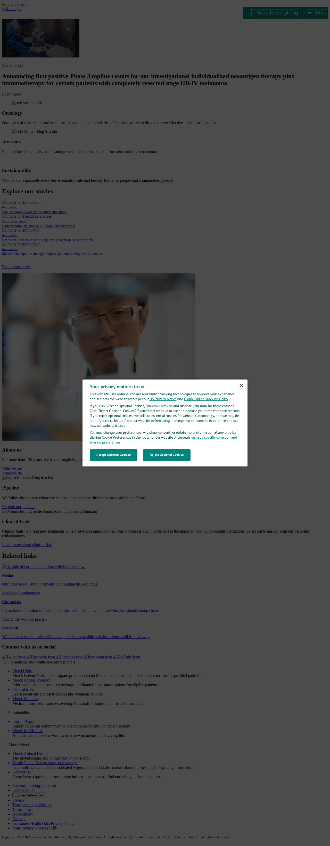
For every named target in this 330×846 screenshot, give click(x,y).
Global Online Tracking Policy (206, 399)
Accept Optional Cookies (113, 454)
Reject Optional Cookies (167, 454)
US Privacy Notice (163, 399)
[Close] (241, 385)
